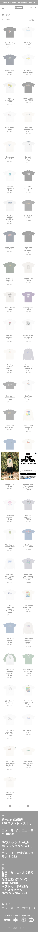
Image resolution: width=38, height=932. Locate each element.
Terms (30, 478)
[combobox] (21, 471)
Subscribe (28, 473)
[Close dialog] (35, 453)
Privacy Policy (26, 478)
